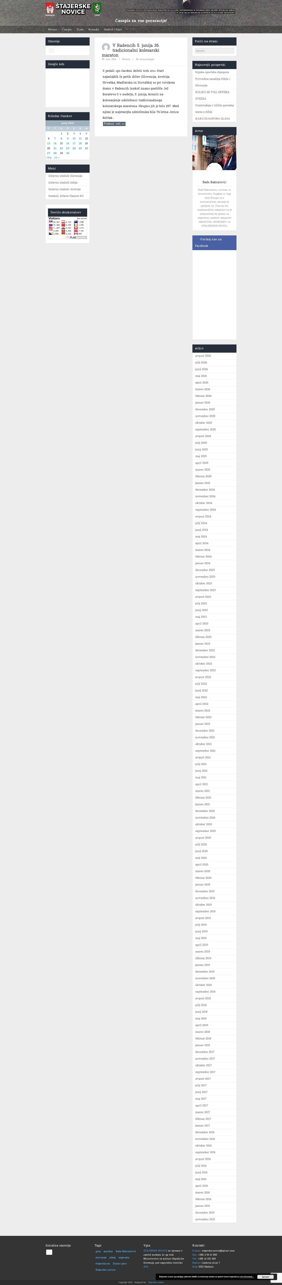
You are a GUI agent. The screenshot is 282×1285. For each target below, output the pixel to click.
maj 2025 (201, 456)
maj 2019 (201, 938)
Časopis (66, 29)
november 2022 (205, 657)
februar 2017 (203, 1119)
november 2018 (205, 978)
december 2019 (205, 891)
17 (74, 143)
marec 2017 (202, 1112)
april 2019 (201, 944)
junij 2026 (201, 369)
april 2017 (201, 1105)
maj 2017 (201, 1098)
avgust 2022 (203, 677)
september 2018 (205, 991)
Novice (52, 29)
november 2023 (205, 576)
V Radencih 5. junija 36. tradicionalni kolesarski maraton (131, 50)
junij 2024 (201, 529)
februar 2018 (203, 1038)
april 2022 (201, 704)
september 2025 (205, 429)
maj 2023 (201, 617)
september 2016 (205, 1152)
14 (55, 143)
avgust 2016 (203, 1159)
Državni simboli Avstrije (64, 189)
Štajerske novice (105, 1270)
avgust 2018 (203, 998)
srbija (112, 1258)
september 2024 (205, 509)
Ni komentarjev (145, 59)
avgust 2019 (203, 918)
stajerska (123, 1258)
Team (80, 29)
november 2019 (205, 898)
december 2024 (205, 489)
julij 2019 (201, 924)
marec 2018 (202, 1032)
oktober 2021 (203, 744)
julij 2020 (201, 844)
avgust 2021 (203, 757)
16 (67, 143)
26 (86, 148)
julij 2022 (201, 683)
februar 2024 (203, 556)
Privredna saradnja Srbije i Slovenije (212, 82)
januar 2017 (202, 1125)
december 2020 (205, 811)
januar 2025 (202, 483)
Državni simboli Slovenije (65, 176)
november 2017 (205, 1058)
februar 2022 (203, 717)
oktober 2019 (203, 904)
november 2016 (205, 1139)
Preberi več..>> (114, 124)
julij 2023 (201, 603)
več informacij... (247, 1276)
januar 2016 (202, 1206)
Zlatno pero (120, 1264)
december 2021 (204, 730)
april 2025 (201, 463)
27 (48, 153)
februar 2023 (203, 637)
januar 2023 (202, 643)
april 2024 (201, 543)
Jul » (56, 158)
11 (80, 138)
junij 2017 (201, 1092)
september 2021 (205, 750)
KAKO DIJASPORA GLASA (212, 118)
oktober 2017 (203, 1065)
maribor (108, 1251)
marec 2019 (202, 951)
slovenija (100, 1258)
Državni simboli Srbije (63, 182)
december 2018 (204, 971)
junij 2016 (201, 1172)
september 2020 (205, 831)
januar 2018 (202, 1045)
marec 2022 (202, 710)
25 (80, 148)
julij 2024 (201, 523)
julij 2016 (201, 1165)
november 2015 (205, 1219)
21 (55, 148)
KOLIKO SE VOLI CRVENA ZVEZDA (212, 95)
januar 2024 (202, 563)
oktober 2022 (203, 663)
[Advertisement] (67, 87)
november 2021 (205, 737)
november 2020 (205, 817)
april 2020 (201, 864)
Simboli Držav (113, 29)
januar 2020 (202, 884)
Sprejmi (265, 1276)
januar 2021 (202, 804)
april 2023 (201, 623)
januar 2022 (202, 724)
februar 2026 (203, 396)
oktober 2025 (203, 422)
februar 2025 (203, 476)
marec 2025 (202, 469)
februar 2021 (203, 797)
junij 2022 (201, 690)
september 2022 (205, 670)
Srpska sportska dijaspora (212, 72)
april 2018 (201, 1025)
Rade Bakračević (126, 1251)
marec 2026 (202, 389)
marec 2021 (202, 791)
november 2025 (205, 416)
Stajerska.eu (102, 1264)
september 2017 (205, 1072)
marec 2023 (202, 630)
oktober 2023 (203, 583)
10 (74, 138)
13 (48, 143)
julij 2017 (201, 1085)
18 (80, 143)
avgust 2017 (203, 1078)
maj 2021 (200, 777)
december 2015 (204, 1212)
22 (61, 148)
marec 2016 (202, 1192)
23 (67, 148)
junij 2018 (201, 1011)
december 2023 (205, 570)
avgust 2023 (203, 596)
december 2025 (205, 409)
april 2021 (201, 784)
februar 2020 (203, 878)
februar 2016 (203, 1199)
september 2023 (205, 590)
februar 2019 (203, 958)
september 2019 (205, 911)
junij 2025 (201, 449)
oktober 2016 (203, 1145)
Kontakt (93, 29)
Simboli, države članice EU (66, 196)
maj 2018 (200, 1018)
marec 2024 (202, 550)
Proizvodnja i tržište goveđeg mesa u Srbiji (214, 108)
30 (67, 153)
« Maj (48, 158)
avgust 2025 (203, 436)
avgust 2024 (203, 516)
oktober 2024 (203, 503)
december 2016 (204, 1132)
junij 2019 (201, 931)
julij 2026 (201, 362)
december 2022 (205, 650)
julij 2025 (201, 442)
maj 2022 (201, 697)
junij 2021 (201, 770)
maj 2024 (201, 536)
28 (55, 153)
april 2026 (201, 382)
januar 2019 (202, 965)
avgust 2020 (203, 837)
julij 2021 (201, 764)
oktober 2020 (203, 824)
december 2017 (205, 1052)
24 (74, 148)
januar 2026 (202, 402)
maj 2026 (201, 376)
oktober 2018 (203, 985)
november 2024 (205, 496)
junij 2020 (201, 851)
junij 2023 (201, 610)
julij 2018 (201, 1005)
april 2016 (201, 1185)
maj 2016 (200, 1179)
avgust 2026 (203, 355)
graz (98, 1251)
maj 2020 (201, 857)
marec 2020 (202, 871)
